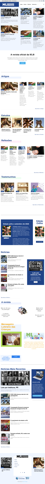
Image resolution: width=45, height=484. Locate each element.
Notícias (2, 15)
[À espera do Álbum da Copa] (7, 187)
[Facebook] (39, 1)
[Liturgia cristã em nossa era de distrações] (21, 148)
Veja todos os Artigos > (39, 108)
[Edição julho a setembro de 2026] (6, 231)
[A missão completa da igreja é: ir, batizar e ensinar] (38, 11)
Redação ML (2, 18)
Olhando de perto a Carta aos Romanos (7, 35)
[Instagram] (41, 1)
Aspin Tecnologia (25, 481)
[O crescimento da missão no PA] (4, 278)
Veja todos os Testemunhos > (38, 204)
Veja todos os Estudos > (39, 134)
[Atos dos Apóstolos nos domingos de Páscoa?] (17, 123)
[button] (43, 4)
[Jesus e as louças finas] (22, 187)
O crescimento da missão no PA (15, 275)
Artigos (2, 32)
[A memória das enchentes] (38, 33)
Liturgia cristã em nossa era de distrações (21, 152)
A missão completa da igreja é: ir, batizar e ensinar (38, 17)
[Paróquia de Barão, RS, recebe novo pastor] (4, 287)
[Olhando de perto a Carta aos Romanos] (9, 29)
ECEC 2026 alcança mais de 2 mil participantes (25, 17)
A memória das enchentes (36, 39)
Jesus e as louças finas (22, 193)
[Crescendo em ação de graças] (39, 123)
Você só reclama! (35, 193)
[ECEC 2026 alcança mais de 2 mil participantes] (26, 11)
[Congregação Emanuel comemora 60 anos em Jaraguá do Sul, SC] (4, 269)
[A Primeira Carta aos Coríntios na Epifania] (28, 123)
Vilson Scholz (2, 94)
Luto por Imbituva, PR (6, 17)
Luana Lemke (22, 19)
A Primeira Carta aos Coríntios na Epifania (27, 131)
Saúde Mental (35, 40)
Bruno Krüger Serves (12, 154)
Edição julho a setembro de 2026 (16, 224)
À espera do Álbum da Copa (6, 194)
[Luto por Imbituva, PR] (9, 12)
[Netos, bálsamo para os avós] (13, 148)
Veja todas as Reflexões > (39, 172)
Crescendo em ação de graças (39, 130)
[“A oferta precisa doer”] (26, 33)
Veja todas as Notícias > (5, 297)
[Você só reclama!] (37, 187)
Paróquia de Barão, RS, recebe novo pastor (16, 284)
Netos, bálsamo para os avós (13, 152)
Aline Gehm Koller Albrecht (19, 194)
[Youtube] (43, 1)
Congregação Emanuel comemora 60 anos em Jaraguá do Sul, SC (16, 266)
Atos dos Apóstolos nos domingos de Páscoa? (17, 131)
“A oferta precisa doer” (26, 38)
